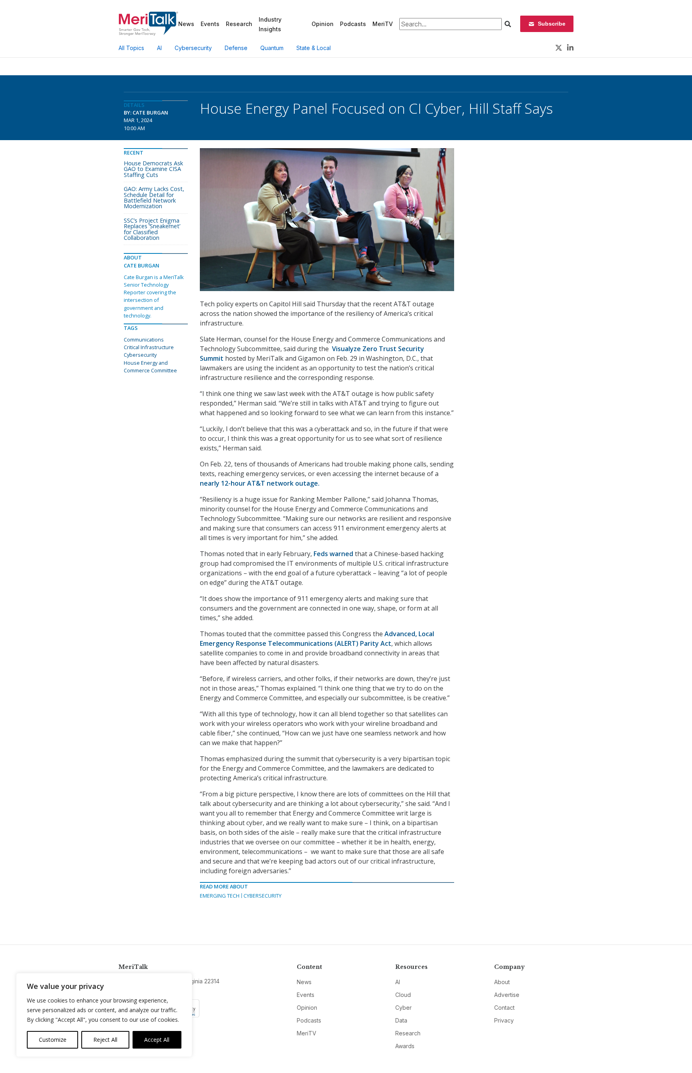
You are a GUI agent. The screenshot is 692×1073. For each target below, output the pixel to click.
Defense (236, 47)
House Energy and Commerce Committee (150, 366)
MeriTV (382, 23)
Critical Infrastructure (149, 347)
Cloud (403, 994)
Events (210, 23)
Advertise (506, 994)
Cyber (403, 1007)
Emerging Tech (219, 895)
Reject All (105, 1039)
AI (159, 47)
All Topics (131, 47)
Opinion (323, 23)
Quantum (272, 47)
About (502, 982)
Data (401, 1020)
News (186, 23)
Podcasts (353, 23)
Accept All (156, 1039)
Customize (52, 1039)
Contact (504, 1007)
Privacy (504, 1020)
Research (239, 23)
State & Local (313, 47)
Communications (144, 339)
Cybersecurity (193, 47)
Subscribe (551, 23)
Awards (404, 1046)
